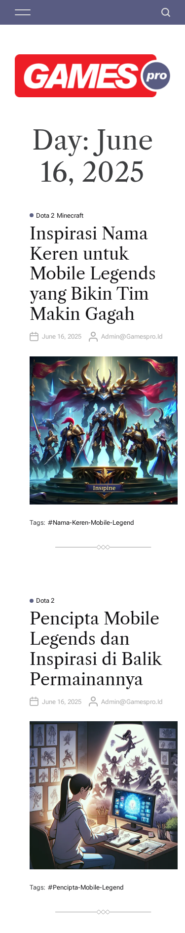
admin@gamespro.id (132, 336)
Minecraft (70, 215)
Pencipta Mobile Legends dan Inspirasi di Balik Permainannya (95, 648)
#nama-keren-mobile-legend (91, 522)
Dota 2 (45, 215)
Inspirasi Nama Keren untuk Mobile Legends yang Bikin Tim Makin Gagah (93, 273)
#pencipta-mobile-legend (86, 887)
